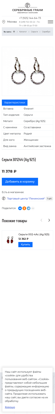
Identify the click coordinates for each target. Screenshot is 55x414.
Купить (25, 244)
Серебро (46, 31)
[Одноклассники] (24, 208)
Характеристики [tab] (14, 102)
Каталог (23, 31)
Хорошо (10, 407)
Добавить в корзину (20, 181)
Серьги (34, 31)
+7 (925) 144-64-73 (30, 18)
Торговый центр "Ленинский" (26, 198)
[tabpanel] (27, 127)
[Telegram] (28, 208)
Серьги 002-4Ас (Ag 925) (33, 234)
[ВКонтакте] (20, 208)
